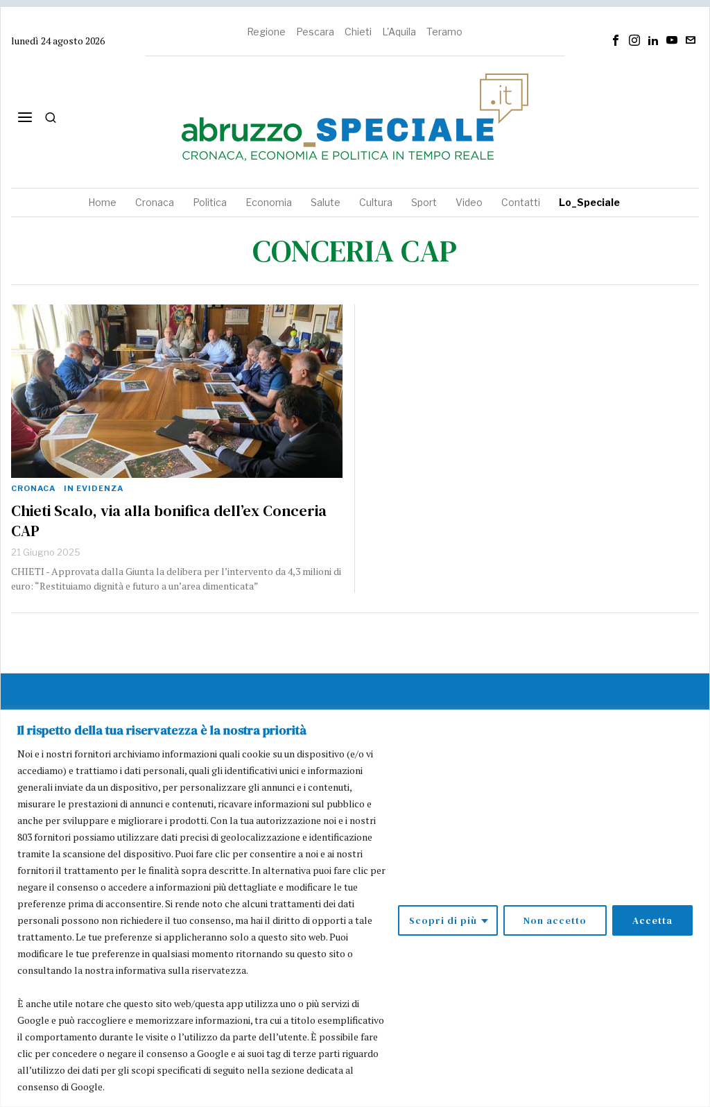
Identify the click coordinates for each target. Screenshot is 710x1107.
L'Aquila (399, 31)
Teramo (444, 31)
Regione (266, 31)
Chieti (358, 31)
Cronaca (33, 488)
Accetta (652, 920)
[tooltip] (615, 40)
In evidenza (93, 488)
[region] (355, 908)
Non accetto (555, 920)
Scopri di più (443, 920)
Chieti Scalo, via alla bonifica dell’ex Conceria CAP (169, 520)
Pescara (315, 31)
